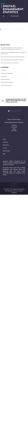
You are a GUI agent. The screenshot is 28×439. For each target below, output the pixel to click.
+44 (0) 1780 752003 (16, 119)
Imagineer (8, 16)
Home (4, 139)
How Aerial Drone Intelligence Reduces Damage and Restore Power (13, 53)
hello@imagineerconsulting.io (15, 122)
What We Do (6, 145)
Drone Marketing (5, 79)
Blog (4, 153)
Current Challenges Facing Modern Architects (12, 59)
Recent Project (6, 151)
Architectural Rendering (7, 73)
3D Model (3, 70)
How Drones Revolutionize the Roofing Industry (12, 56)
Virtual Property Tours (6, 85)
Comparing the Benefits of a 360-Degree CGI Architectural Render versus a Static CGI (12, 48)
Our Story (5, 142)
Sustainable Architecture (7, 82)
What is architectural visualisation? (9, 63)
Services (5, 148)
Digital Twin (4, 76)
